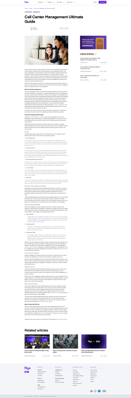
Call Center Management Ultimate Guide (44, 8)
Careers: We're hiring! (77, 383)
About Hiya (75, 381)
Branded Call (40, 373)
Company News (36, 12)
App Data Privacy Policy (51, 396)
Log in (95, 2)
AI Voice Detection (41, 382)
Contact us (75, 385)
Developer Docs (93, 375)
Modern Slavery (76, 379)
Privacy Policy (36, 396)
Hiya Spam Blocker (41, 387)
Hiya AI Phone (40, 388)
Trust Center (75, 377)
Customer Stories (76, 374)
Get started (102, 2)
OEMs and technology (59, 382)
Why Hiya (75, 370)
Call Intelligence (28, 12)
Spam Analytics (41, 380)
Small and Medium (59, 375)
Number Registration (42, 371)
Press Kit (92, 381)
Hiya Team (33, 27)
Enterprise (57, 371)
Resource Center (93, 370)
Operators (57, 380)
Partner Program (93, 372)
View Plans (40, 375)
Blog (31, 8)
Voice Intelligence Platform (78, 375)
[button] (41, 2)
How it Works (75, 372)
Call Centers (57, 373)
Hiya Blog (92, 377)
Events (91, 379)
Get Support (92, 374)
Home (26, 8)
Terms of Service (43, 396)
